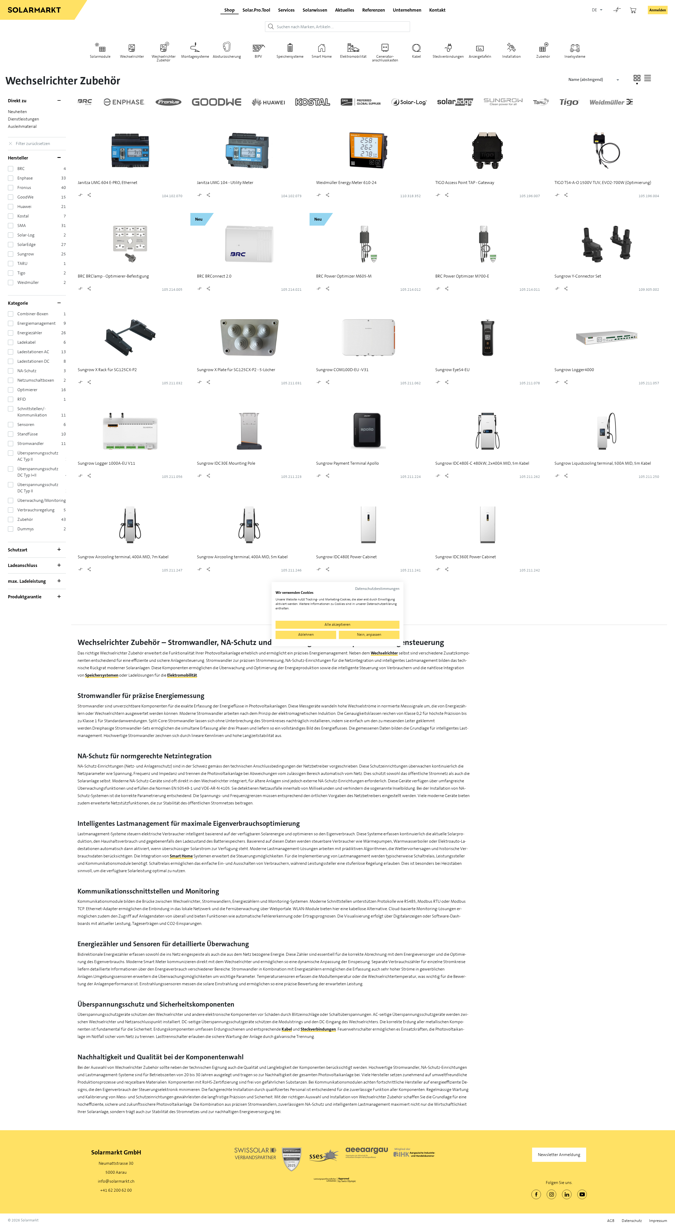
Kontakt (437, 10)
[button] (637, 78)
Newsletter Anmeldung (559, 1154)
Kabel (287, 1029)
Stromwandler (30, 443)
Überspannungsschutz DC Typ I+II (37, 472)
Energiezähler (29, 333)
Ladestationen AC (33, 352)
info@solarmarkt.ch (116, 1181)
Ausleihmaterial (22, 126)
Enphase (25, 178)
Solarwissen (315, 10)
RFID (21, 399)
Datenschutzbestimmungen (377, 588)
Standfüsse (27, 434)
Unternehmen (407, 10)
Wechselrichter (384, 653)
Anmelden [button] (657, 10)
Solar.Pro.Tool (256, 10)
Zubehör (25, 519)
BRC (21, 168)
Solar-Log (26, 235)
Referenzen (373, 10)
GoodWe (25, 197)
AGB (610, 1220)
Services (286, 10)
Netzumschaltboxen (35, 380)
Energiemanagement (36, 323)
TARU (22, 263)
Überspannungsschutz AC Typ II (37, 456)
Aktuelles (344, 10)
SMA (21, 225)
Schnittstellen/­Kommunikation (32, 412)
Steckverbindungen (318, 1029)
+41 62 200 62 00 (116, 1190)
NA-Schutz (26, 370)
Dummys (25, 529)
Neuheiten (17, 111)
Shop (229, 10)
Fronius (24, 187)
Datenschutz (632, 1220)
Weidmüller (28, 282)
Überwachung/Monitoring (41, 500)
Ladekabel (26, 342)
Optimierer (27, 389)
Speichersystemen (101, 675)
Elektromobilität (182, 675)
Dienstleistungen (23, 119)
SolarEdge (26, 244)
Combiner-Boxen (32, 314)
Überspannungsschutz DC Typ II (37, 488)
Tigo (21, 273)
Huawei (24, 206)
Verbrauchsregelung (36, 510)
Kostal (23, 216)
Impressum (658, 1220)
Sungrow (25, 254)
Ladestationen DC (33, 361)
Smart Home (181, 856)
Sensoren (25, 424)
